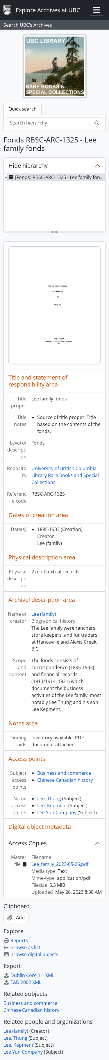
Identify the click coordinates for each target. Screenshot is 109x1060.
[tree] (54, 203)
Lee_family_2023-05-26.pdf (59, 864)
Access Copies (27, 843)
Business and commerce (64, 773)
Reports (19, 940)
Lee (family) (43, 614)
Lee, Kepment (52, 805)
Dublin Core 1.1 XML (32, 975)
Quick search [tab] (22, 109)
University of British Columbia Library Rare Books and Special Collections (65, 475)
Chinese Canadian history (65, 780)
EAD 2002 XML (25, 982)
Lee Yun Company (56, 812)
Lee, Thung (49, 798)
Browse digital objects (34, 954)
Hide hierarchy (28, 165)
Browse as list (25, 947)
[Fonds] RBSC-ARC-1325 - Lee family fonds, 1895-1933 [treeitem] (60, 177)
